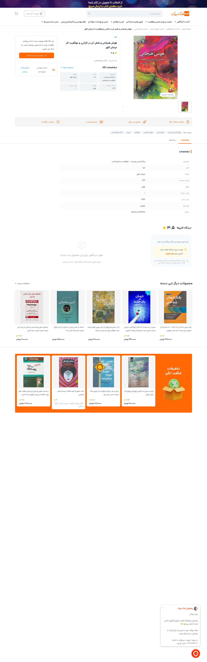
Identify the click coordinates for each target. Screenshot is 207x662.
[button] (18, 310)
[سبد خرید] (16, 13)
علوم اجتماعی (148, 132)
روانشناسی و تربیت (174, 132)
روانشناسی (160, 132)
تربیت (128, 132)
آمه (115, 37)
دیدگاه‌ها (172, 140)
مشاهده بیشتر (23, 283)
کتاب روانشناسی (100, 60)
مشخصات (185, 140)
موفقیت (137, 132)
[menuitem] (182, 22)
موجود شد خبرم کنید (35, 55)
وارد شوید (170, 253)
